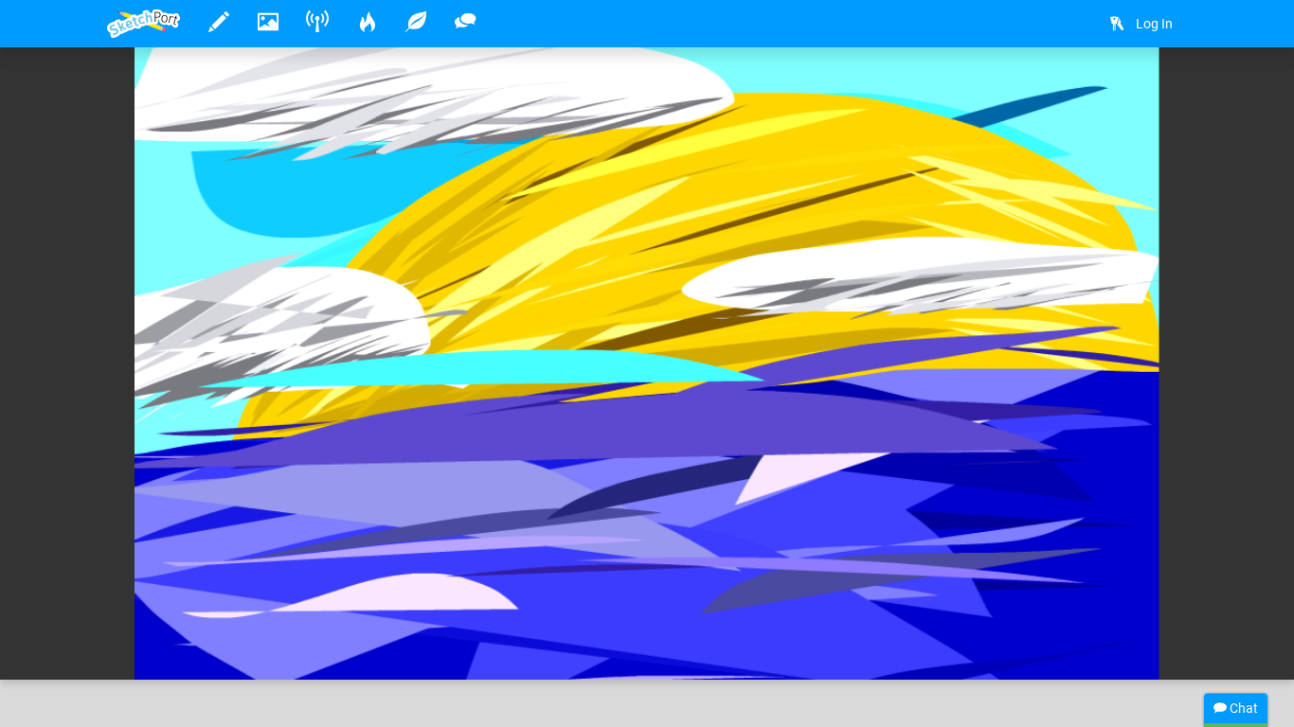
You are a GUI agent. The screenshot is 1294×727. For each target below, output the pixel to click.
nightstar (193, 606)
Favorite (259, 645)
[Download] (1113, 91)
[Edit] (1063, 91)
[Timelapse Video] (1163, 91)
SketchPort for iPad (317, 606)
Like (145, 645)
